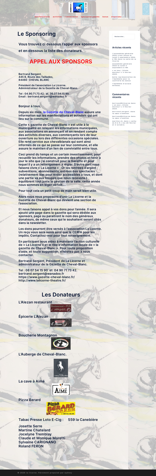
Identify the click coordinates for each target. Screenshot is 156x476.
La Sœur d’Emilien (120, 113)
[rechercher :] (123, 36)
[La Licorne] (78, 8)
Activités (57, 17)
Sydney (68, 473)
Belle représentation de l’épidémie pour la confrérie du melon (124, 79)
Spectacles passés (90, 17)
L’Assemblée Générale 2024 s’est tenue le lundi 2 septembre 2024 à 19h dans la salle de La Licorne (124, 57)
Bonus (105, 17)
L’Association (71, 17)
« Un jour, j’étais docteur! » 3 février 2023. (121, 72)
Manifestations (42, 17)
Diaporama (116, 17)
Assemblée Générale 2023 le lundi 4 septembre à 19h (122, 65)
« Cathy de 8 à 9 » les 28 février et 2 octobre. (124, 123)
